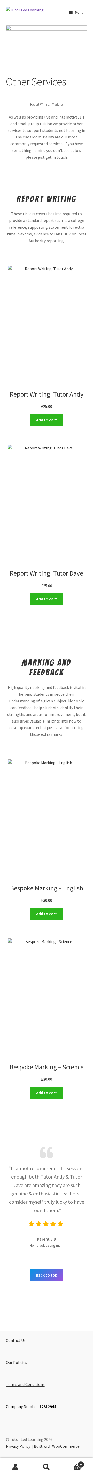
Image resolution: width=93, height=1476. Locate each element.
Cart (72, 1462)
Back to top (46, 1275)
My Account (15, 1467)
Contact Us (16, 1340)
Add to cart (46, 419)
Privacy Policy (18, 1446)
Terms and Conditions (25, 1384)
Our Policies (16, 1362)
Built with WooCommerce (57, 1446)
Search (46, 1467)
